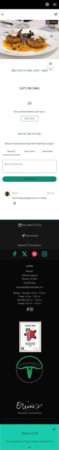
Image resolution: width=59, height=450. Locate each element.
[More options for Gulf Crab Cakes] (50, 64)
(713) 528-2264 (29, 282)
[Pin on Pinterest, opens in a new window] (34, 255)
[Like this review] (15, 203)
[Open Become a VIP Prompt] (29, 447)
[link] (29, 118)
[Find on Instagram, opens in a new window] (44, 255)
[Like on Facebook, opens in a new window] (14, 255)
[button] (3, 14)
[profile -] (47, 4)
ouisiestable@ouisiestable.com (29, 287)
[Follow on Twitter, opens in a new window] (24, 255)
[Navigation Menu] (54, 4)
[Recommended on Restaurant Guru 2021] (30, 336)
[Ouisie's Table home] (16, 4)
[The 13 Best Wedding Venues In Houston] (29, 369)
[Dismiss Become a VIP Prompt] (54, 429)
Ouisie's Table (29, 407)
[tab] (11, 151)
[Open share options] (55, 14)
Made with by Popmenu (21, 245)
